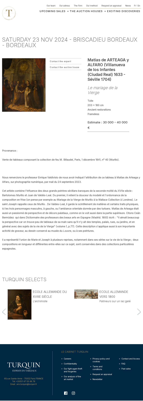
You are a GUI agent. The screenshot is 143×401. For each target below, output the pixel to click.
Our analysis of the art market (72, 377)
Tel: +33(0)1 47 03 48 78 (23, 381)
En (139, 6)
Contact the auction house (64, 67)
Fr (135, 6)
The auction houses (86, 11)
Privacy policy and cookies (101, 360)
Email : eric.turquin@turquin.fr (23, 384)
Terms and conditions (97, 367)
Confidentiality (70, 363)
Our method (91, 6)
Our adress (64, 6)
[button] (4, 312)
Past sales (126, 369)
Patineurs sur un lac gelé (115, 301)
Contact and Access (130, 358)
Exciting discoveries (123, 11)
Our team (51, 6)
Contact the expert (60, 61)
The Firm (78, 6)
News (128, 6)
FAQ (123, 363)
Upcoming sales (52, 11)
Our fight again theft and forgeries (73, 370)
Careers (67, 358)
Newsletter (98, 379)
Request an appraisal (111, 6)
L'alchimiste (40, 301)
